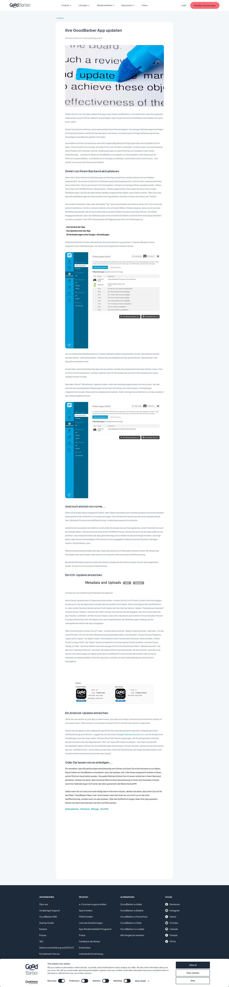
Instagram (174, 910)
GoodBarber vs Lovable (132, 929)
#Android (84, 809)
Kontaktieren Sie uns (49, 953)
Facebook (174, 904)
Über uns (43, 904)
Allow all (192, 965)
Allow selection (193, 973)
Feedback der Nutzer (89, 941)
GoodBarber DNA (48, 916)
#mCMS (104, 809)
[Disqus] (114, 843)
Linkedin (173, 929)
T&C (41, 941)
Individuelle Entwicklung (91, 953)
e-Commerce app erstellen (92, 904)
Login (183, 5)
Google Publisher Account (128, 734)
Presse (42, 935)
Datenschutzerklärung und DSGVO (56, 947)
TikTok (172, 941)
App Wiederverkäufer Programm (95, 929)
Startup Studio (46, 922)
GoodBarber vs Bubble (131, 910)
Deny (193, 981)
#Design (95, 809)
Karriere (43, 929)
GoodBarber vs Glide (131, 922)
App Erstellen (85, 910)
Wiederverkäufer (104, 5)
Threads (173, 935)
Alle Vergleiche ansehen (132, 935)
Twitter (172, 916)
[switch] (84, 981)
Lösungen (82, 5)
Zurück (61, 18)
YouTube (173, 922)
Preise (144, 5)
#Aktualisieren (72, 809)
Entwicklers (85, 947)
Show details (140, 981)
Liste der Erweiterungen (91, 922)
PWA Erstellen (86, 916)
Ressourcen (127, 5)
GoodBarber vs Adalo (131, 904)
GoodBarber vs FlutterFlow (133, 916)
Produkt (65, 5)
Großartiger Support (49, 910)
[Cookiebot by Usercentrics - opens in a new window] (31, 982)
